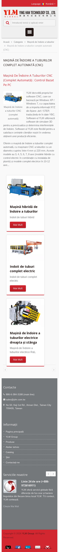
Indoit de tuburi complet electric (22, 268)
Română (49, 4)
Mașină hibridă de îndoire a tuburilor (24, 209)
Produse (10, 442)
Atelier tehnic (12, 447)
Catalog (10, 452)
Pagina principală (15, 431)
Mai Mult (18, 224)
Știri (8, 457)
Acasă (6, 42)
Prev (48, 473)
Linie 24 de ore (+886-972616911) (35, 483)
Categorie (18, 42)
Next (53, 473)
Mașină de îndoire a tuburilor (40, 42)
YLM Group (12, 436)
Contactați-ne (13, 462)
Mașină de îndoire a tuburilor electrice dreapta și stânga (25, 338)
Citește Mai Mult (11, 506)
